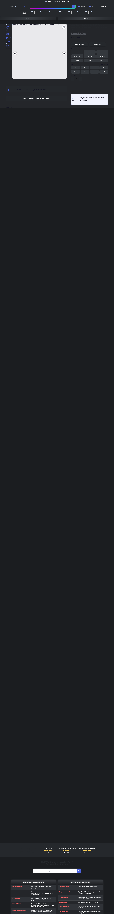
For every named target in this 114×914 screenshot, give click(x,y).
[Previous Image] (15, 53)
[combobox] (51, 6)
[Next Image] (64, 53)
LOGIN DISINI (97, 44)
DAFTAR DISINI (79, 44)
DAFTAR (85, 18)
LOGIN (28, 18)
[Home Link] (20, 6)
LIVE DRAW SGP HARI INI (36, 98)
